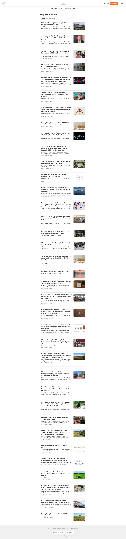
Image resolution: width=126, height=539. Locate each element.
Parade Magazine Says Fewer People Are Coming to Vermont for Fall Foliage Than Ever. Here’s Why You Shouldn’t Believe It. (56, 355)
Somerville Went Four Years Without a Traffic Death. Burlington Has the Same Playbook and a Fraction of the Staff (56, 109)
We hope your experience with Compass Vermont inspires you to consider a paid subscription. (55, 286)
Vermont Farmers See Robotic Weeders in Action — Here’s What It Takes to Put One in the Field (55, 474)
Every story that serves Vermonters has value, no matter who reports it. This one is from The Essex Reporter (56, 179)
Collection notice (74, 528)
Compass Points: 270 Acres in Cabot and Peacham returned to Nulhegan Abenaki (54, 459)
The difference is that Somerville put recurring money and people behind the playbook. (55, 114)
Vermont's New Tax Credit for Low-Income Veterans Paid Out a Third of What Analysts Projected (55, 38)
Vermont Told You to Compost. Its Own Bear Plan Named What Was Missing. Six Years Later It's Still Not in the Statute (55, 404)
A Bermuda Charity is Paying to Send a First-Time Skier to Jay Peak (55, 244)
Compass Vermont (50, 29)
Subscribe (114, 3)
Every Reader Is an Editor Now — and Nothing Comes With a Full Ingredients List (56, 282)
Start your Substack (59, 532)
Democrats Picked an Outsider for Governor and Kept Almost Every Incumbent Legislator (56, 204)
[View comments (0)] (52, 32)
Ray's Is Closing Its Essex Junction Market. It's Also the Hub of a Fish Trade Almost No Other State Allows (56, 296)
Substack (56, 536)
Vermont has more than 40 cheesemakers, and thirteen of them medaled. (55, 262)
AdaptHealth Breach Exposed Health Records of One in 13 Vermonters (56, 65)
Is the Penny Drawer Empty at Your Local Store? (54, 446)
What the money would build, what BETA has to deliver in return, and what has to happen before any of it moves (55, 316)
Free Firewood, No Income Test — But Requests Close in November (53, 175)
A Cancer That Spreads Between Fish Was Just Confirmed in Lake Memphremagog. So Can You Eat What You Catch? (55, 487)
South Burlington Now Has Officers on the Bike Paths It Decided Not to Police (55, 232)
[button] (51, 8)
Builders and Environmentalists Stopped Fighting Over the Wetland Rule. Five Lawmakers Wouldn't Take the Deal (54, 432)
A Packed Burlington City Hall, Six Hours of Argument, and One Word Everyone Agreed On (55, 342)
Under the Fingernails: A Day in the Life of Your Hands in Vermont (54, 418)
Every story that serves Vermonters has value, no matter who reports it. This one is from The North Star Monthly (56, 463)
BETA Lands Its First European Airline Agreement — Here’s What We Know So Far (55, 501)
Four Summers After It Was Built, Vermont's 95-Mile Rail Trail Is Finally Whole (55, 162)
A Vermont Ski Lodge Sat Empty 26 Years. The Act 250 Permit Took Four (56, 24)
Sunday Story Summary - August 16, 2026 (55, 123)
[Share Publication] (108, 3)
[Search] (104, 3)
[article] (63, 27)
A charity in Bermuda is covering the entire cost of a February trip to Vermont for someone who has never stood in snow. (56, 247)
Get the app (70, 532)
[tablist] (48, 18)
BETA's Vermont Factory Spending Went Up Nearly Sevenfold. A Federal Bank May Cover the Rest (55, 218)
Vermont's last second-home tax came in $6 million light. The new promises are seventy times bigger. (55, 326)
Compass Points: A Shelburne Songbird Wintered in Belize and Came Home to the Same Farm (54, 94)
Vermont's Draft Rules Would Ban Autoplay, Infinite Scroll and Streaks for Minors (55, 134)
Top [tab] (47, 18)
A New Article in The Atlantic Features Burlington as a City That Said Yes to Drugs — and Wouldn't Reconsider (56, 374)
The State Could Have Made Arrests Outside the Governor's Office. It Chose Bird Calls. (55, 52)
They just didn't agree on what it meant (50, 345)
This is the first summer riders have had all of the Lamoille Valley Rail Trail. (55, 166)
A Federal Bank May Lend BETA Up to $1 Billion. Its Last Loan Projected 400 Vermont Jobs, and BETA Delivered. (55, 311)
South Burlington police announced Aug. (51, 235)
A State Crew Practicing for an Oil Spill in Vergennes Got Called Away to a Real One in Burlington (55, 189)
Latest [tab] (43, 18)
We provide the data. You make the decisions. (52, 125)
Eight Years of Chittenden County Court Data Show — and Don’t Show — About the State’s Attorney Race (56, 389)
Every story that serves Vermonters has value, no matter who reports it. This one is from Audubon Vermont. (56, 99)
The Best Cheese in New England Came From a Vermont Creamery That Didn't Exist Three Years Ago (56, 258)
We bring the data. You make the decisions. (51, 516)
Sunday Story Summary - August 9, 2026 (54, 271)
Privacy (63, 528)
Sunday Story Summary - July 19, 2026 (54, 514)
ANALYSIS (43, 477)
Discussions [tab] (52, 18)
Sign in (121, 3)
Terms (67, 528)
